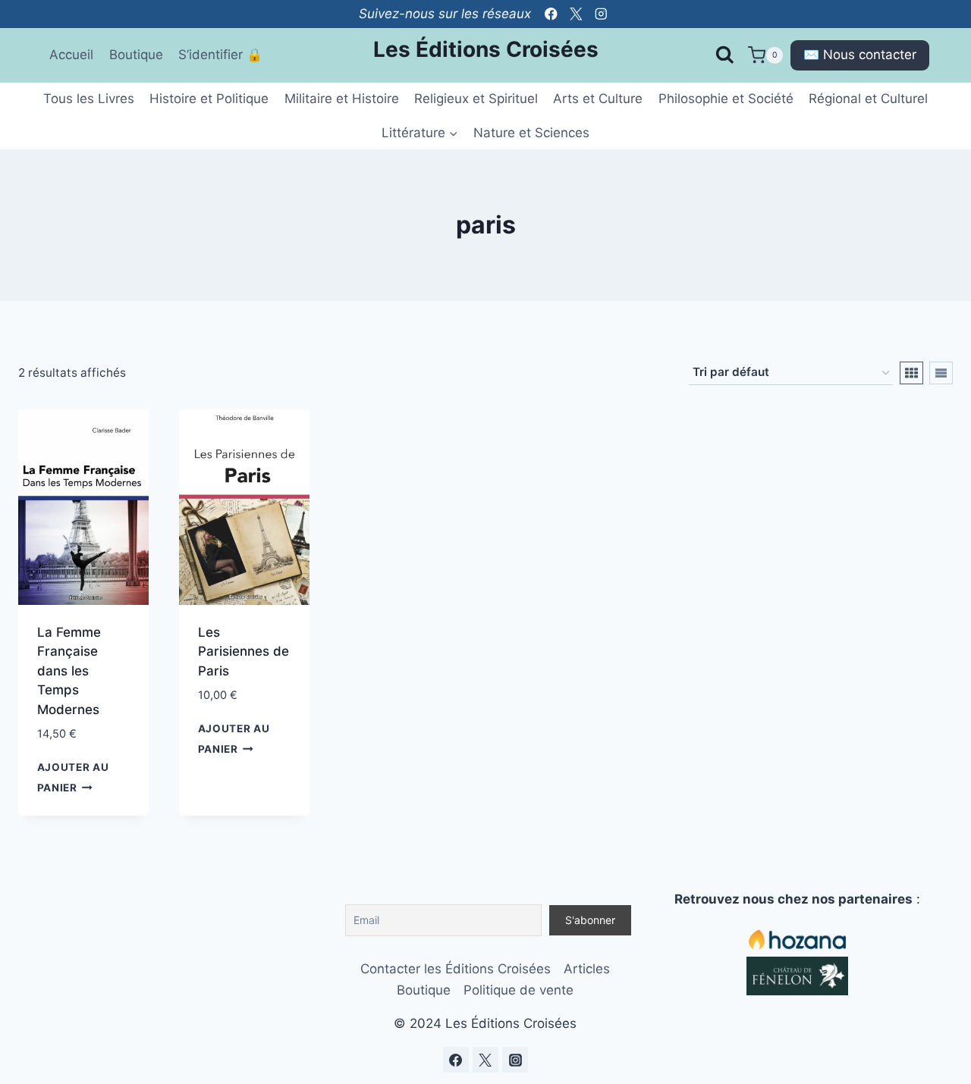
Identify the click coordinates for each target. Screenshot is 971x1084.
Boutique (136, 54)
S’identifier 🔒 (220, 54)
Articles (587, 968)
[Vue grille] (911, 373)
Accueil (71, 54)
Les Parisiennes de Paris (243, 651)
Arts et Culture (598, 98)
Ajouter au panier (73, 777)
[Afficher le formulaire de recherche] (724, 55)
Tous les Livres (88, 98)
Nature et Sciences (531, 132)
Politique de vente (518, 990)
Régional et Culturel (868, 98)
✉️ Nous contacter (859, 54)
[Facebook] (551, 14)
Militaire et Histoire (341, 98)
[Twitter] (576, 14)
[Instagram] (601, 14)
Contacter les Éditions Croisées (455, 968)
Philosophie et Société (725, 98)
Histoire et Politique (209, 98)
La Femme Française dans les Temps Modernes (69, 671)
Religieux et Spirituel (476, 98)
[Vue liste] (941, 373)
